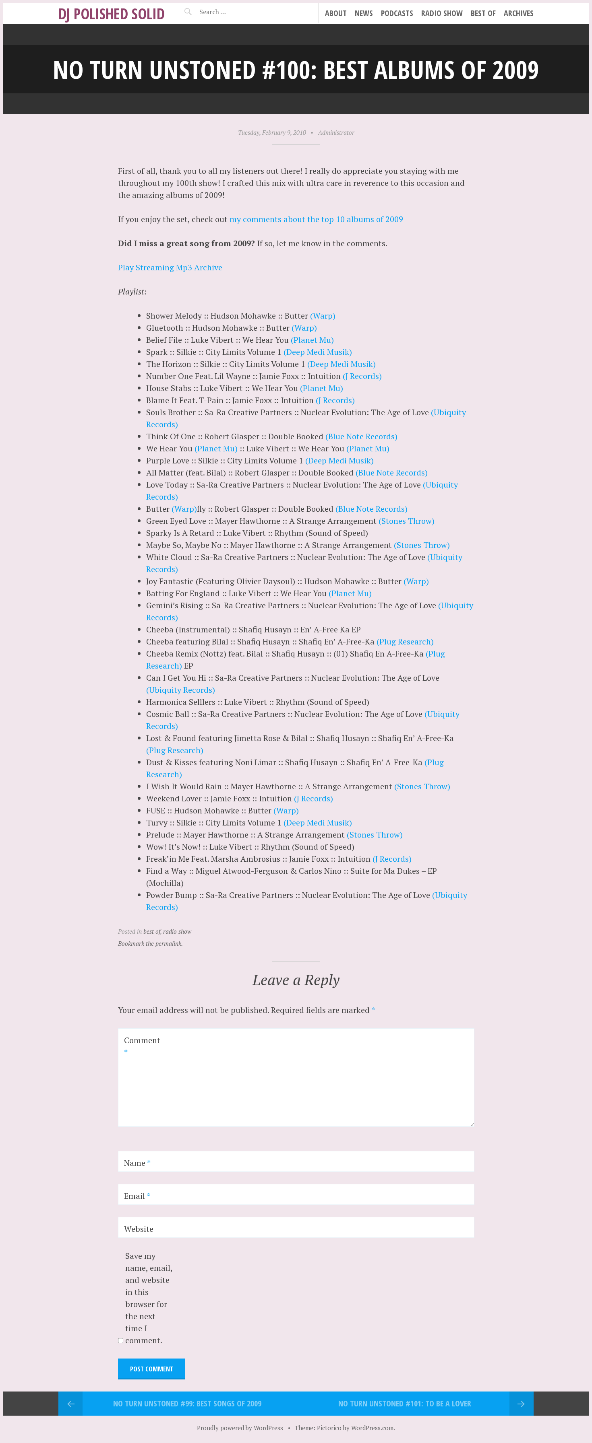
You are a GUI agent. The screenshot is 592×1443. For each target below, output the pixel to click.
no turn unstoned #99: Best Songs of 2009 (187, 1403)
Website (138, 1228)
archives (519, 13)
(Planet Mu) (312, 339)
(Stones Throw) (407, 520)
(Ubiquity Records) (180, 689)
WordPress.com (372, 1428)
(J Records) (362, 376)
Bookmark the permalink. (150, 943)
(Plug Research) (405, 641)
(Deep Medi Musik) (318, 351)
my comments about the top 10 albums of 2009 (316, 219)
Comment (142, 1046)
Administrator (336, 132)
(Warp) (322, 315)
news (364, 13)
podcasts (397, 13)
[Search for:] (232, 11)
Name (137, 1162)
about (336, 13)
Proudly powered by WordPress (240, 1428)
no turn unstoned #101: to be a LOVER (404, 1403)
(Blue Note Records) (361, 436)
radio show (442, 13)
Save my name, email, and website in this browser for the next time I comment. (148, 1298)
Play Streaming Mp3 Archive (170, 267)
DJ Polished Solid (111, 13)
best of (483, 13)
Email (137, 1195)
